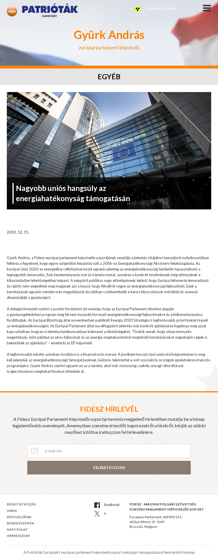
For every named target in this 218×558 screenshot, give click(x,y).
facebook (111, 504)
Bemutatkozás (21, 504)
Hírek (12, 511)
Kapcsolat (17, 529)
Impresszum (18, 536)
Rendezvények (20, 523)
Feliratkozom (109, 467)
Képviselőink (19, 517)
